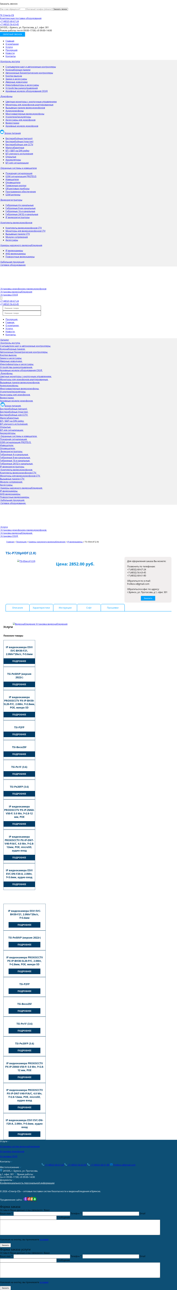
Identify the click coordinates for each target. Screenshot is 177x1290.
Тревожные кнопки (16, 185)
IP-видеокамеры (14, 250)
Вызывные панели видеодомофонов (25, 107)
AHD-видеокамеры (16, 253)
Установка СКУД (8, 1156)
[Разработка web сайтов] (31, 1200)
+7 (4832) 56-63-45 (9, 24)
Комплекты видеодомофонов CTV (24, 227)
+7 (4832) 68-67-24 (9, 21)
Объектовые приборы (17, 188)
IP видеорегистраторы (18, 217)
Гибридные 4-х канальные (20, 205)
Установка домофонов (12, 1151)
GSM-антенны (13, 194)
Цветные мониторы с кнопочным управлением (31, 101)
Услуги (9, 47)
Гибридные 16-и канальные (20, 211)
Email (142, 1213)
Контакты (11, 56)
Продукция (11, 50)
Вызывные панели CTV (18, 233)
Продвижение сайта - (11, 1199)
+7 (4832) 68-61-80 (136, 575)
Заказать (148, 598)
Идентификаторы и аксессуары (22, 85)
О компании (12, 44)
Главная (10, 40)
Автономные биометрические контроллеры (29, 72)
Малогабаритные (15, 147)
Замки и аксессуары (16, 78)
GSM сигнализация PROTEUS (21, 176)
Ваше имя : (6, 1213)
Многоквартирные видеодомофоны (25, 113)
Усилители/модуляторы (18, 116)
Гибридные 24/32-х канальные (22, 214)
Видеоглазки (12, 122)
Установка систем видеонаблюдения (20, 1146)
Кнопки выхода (14, 75)
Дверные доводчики (17, 81)
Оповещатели (13, 182)
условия (44, 1239)
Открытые (11, 156)
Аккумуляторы (13, 159)
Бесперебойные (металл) (19, 138)
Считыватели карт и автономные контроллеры (31, 66)
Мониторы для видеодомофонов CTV (25, 230)
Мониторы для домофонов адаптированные (29, 104)
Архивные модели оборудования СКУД (27, 91)
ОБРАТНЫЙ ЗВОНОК (12, 34)
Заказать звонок (60, 9)
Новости (10, 53)
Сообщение (63, 1217)
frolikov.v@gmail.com (138, 583)
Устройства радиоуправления (22, 88)
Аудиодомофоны (15, 110)
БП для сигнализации (17, 162)
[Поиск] (157, 308)
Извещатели (12, 179)
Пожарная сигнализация (19, 173)
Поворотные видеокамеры (20, 256)
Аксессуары (12, 240)
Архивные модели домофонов (22, 125)
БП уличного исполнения (19, 153)
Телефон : (76, 1213)
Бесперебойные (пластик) (19, 141)
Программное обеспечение (21, 191)
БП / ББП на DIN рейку (17, 150)
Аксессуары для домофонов (20, 119)
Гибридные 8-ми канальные (21, 208)
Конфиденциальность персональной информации (27, 1183)
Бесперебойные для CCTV (19, 144)
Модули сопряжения (17, 237)
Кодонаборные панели (18, 69)
